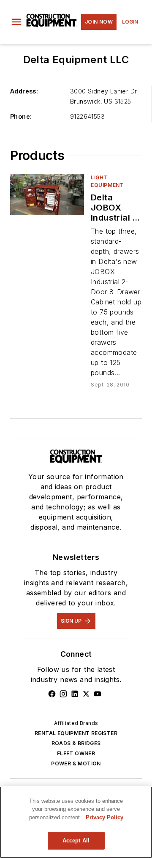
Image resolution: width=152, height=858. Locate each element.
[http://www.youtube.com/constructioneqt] (97, 694)
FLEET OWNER (76, 753)
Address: (24, 91)
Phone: (21, 116)
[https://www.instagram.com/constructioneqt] (63, 694)
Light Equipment (107, 181)
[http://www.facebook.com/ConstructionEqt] (52, 694)
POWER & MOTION (76, 763)
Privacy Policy (104, 817)
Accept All (76, 840)
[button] (16, 22)
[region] (76, 822)
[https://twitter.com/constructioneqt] (86, 694)
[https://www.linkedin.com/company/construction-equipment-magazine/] (75, 694)
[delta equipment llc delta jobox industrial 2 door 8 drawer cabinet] (47, 194)
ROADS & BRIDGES (76, 743)
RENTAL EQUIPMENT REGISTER (76, 733)
